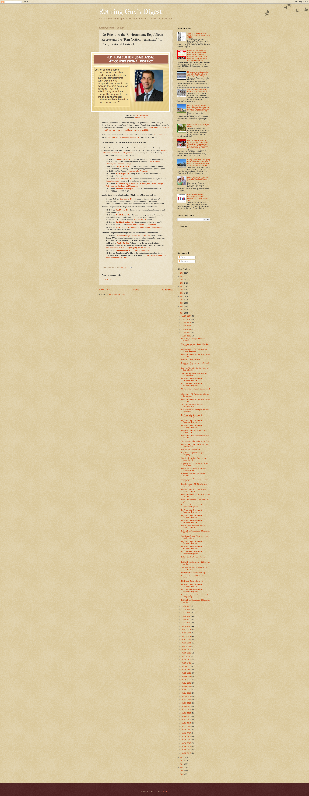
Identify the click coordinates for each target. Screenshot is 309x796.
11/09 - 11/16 (186, 606)
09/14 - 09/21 (186, 633)
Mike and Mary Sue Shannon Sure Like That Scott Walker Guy (197, 179)
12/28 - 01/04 (186, 316)
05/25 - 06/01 (186, 686)
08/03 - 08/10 (186, 653)
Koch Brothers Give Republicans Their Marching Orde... (194, 445)
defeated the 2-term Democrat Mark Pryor (125, 137)
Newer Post (104, 290)
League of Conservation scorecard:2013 (146, 227)
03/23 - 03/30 (186, 716)
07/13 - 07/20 (186, 663)
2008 (182, 774)
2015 (182, 310)
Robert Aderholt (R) (124, 179)
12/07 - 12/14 (186, 326)
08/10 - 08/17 (186, 650)
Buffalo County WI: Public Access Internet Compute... (193, 558)
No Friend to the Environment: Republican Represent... (191, 379)
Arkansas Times (141, 118)
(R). (130, 250)
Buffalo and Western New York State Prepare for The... (194, 469)
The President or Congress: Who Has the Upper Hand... (194, 374)
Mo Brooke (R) (122, 184)
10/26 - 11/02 (186, 613)
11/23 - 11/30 (186, 333)
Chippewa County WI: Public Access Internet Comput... (194, 431)
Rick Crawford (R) (123, 236)
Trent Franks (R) (122, 227)
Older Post (167, 290)
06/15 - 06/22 (186, 676)
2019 (182, 296)
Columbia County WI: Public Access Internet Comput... (194, 350)
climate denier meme (156, 127)
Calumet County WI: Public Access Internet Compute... (193, 490)
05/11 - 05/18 (186, 693)
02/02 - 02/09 (186, 740)
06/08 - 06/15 (186, 680)
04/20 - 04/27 (186, 703)
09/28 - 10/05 (186, 626)
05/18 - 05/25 (186, 690)
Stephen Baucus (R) (124, 189)
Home (136, 290)
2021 (182, 290)
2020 (182, 293)
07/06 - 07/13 (186, 666)
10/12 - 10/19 (186, 620)
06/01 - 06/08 (186, 683)
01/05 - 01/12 (186, 753)
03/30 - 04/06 (186, 713)
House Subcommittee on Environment (141, 224)
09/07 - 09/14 (186, 636)
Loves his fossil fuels (141, 250)
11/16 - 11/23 (186, 336)
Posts (182, 257)
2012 (182, 761)
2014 (182, 313)
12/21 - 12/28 (186, 319)
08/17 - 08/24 (186, 646)
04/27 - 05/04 (186, 700)
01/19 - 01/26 (186, 746)
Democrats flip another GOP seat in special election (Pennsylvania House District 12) (197, 197)
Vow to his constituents (141, 236)
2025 (182, 276)
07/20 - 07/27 (186, 660)
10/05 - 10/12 (186, 623)
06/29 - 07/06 (186, 670)
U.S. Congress (142, 115)
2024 (182, 280)
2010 (182, 767)
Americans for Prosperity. (138, 171)
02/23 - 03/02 (186, 730)
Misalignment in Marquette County (193, 573)
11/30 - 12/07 (186, 329)
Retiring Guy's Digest (130, 11)
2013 (182, 757)
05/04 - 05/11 (186, 696)
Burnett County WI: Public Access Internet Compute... (193, 526)
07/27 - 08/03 (186, 656)
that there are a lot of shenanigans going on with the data (128, 248)
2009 (182, 771)
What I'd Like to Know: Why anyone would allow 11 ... (193, 459)
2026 (182, 273)
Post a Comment (110, 280)
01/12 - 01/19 (186, 750)
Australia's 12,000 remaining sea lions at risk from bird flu (197, 90)
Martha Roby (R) (123, 166)
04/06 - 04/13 (186, 710)
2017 (182, 303)
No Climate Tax (140, 219)
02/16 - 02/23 (186, 733)
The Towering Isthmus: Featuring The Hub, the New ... (194, 568)
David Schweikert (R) (124, 222)
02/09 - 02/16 (186, 736)
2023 (182, 283)
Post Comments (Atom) (117, 294)
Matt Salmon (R (122, 215)
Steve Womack (122, 250)
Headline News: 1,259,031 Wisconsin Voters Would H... (194, 485)
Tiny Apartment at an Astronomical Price (195, 441)
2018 (182, 300)
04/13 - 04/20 (186, 706)
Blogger (165, 791)
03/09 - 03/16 (186, 723)
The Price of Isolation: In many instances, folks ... (192, 405)
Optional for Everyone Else (190, 360)
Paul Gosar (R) (122, 210)
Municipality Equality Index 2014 (192, 581)
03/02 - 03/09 (186, 726)
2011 (182, 764)
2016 (182, 306)
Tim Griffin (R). (123, 243)
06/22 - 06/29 (186, 673)
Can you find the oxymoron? (191, 449)
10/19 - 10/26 (186, 616)
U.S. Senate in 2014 (161, 135)
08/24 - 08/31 (186, 643)
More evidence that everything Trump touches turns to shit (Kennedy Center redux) (197, 74)
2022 (182, 286)
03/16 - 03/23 (186, 720)
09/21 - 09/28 (186, 630)
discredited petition (113, 181)
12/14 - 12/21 (186, 323)
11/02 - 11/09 (186, 609)
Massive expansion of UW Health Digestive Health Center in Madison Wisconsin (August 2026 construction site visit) (198, 108)
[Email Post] (131, 267)
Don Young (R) (126, 199)
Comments (184, 261)
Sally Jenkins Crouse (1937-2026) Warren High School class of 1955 (198, 35)
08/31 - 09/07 (186, 640)
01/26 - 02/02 (186, 743)
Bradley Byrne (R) (123, 159)
